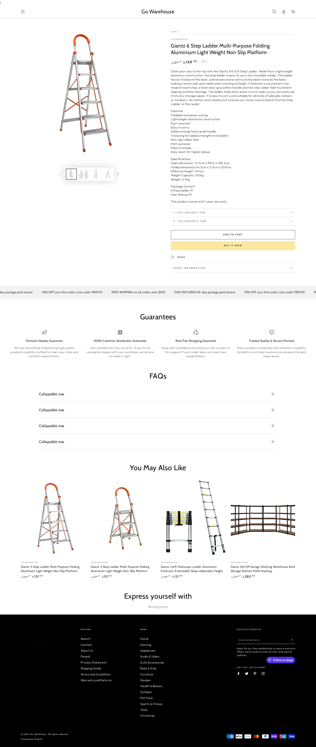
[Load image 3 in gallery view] (95, 174)
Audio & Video (149, 656)
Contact (86, 645)
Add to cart (233, 234)
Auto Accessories (152, 662)
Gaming (145, 645)
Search (86, 638)
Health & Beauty (151, 686)
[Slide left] (61, 174)
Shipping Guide (91, 668)
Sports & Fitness (151, 704)
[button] (274, 11)
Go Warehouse (179, 39)
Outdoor (146, 692)
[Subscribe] (293, 640)
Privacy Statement (94, 662)
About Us (87, 650)
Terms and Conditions (96, 674)
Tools (143, 710)
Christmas (147, 715)
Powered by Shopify (32, 739)
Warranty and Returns (96, 680)
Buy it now (233, 245)
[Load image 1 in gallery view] (71, 174)
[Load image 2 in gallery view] (83, 174)
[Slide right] (118, 174)
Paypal (85, 656)
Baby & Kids (148, 668)
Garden (145, 680)
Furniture (146, 674)
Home (174, 32)
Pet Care (146, 698)
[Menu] (23, 11)
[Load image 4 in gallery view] (107, 174)
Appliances (147, 650)
